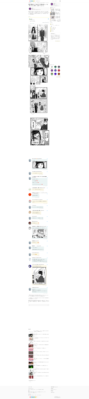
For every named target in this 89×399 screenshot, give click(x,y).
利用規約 (52, 388)
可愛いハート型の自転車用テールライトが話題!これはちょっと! (41, 365)
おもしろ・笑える (35, 343)
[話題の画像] (31, 1)
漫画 (28, 391)
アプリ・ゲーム (56, 18)
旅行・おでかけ (35, 391)
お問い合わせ (52, 392)
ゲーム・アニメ (44, 391)
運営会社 (52, 390)
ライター (52, 391)
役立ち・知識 (41, 389)
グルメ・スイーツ (35, 350)
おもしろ (52, 30)
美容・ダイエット (57, 25)
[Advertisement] (38, 152)
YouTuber (31, 391)
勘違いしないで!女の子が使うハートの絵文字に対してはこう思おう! (41, 341)
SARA (32, 8)
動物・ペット (35, 336)
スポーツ (34, 389)
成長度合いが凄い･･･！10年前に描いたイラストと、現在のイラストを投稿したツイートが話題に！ (57, 14)
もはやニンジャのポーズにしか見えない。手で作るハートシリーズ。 (41, 351)
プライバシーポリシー (54, 389)
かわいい (34, 357)
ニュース (52, 31)
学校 (39, 389)
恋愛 (55, 11)
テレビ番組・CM (39, 391)
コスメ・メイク (53, 25)
